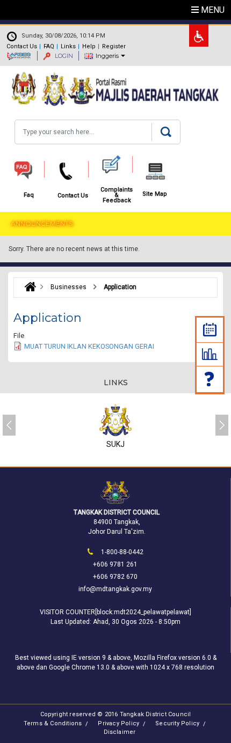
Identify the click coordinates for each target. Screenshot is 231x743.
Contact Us (21, 46)
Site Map (154, 194)
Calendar (209, 329)
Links (68, 46)
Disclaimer (120, 732)
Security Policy (177, 723)
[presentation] (9, 425)
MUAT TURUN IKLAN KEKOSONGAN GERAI (89, 346)
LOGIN (63, 56)
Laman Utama (27, 287)
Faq (210, 379)
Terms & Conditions (53, 723)
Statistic (210, 354)
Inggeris (107, 56)
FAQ (49, 46)
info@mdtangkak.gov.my (115, 589)
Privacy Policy (118, 723)
